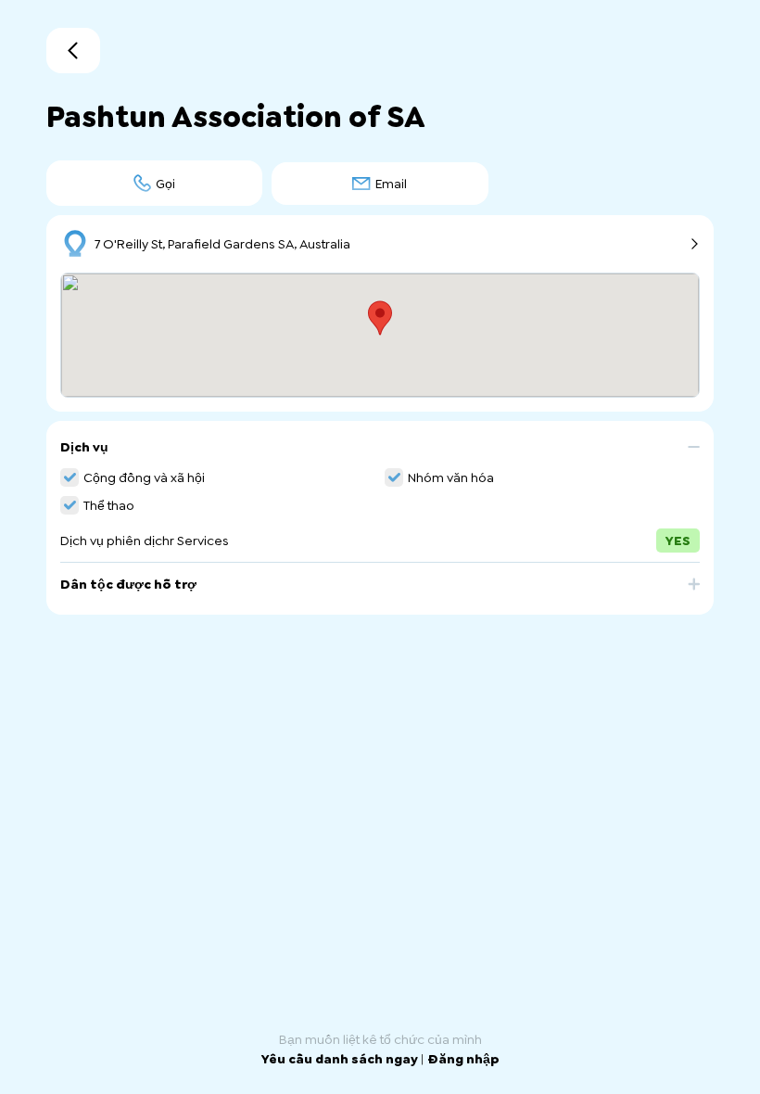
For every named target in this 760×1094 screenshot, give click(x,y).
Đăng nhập (463, 1058)
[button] (380, 453)
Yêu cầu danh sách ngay (341, 1058)
